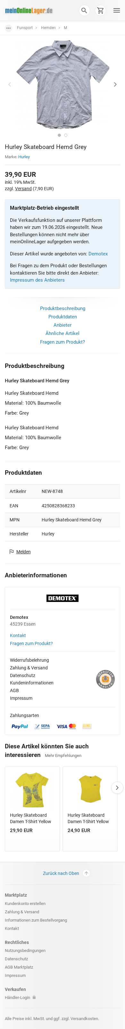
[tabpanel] (62, 84)
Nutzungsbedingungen (25, 950)
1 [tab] (59, 135)
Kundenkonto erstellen (25, 903)
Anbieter (62, 325)
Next (115, 84)
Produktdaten (62, 317)
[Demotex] (62, 598)
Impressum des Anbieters (37, 280)
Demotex (98, 254)
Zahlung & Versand (29, 667)
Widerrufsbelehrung (29, 660)
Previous (9, 84)
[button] (84, 10)
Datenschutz (22, 675)
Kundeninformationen (32, 682)
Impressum (21, 698)
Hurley (24, 156)
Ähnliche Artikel (62, 333)
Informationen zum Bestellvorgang (36, 920)
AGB (14, 690)
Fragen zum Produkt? (62, 342)
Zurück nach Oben (61, 873)
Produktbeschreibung (62, 308)
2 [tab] (65, 135)
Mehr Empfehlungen (63, 755)
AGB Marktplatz (19, 967)
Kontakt (18, 635)
